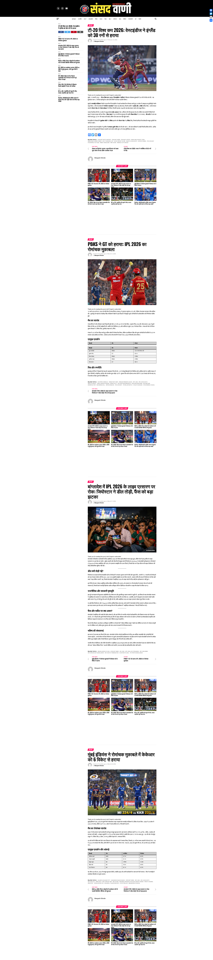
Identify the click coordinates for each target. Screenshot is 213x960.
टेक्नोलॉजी (130, 19)
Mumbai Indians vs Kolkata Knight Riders (132, 819)
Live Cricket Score (120, 141)
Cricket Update (126, 139)
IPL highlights (143, 361)
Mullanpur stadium (103, 362)
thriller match (128, 364)
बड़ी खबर (74, 19)
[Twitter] (211, 13)
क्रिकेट (59, 23)
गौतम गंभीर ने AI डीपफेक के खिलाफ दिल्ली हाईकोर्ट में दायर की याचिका (67, 85)
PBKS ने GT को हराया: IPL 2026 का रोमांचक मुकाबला (68, 39)
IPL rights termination (111, 611)
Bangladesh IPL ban (104, 610)
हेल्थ (120, 19)
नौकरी (140, 19)
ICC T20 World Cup (108, 141)
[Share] (211, 20)
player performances (124, 362)
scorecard (147, 362)
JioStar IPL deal (124, 611)
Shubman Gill (101, 364)
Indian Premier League (126, 361)
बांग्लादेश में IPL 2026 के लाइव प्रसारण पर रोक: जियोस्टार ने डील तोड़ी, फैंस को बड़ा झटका (68, 47)
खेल (110, 19)
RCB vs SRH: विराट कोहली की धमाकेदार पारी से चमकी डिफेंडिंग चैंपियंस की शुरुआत (69, 61)
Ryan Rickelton (99, 821)
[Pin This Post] (74, 32)
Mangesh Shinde (99, 41)
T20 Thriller (124, 821)
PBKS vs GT (114, 362)
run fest (90, 821)
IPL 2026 (136, 361)
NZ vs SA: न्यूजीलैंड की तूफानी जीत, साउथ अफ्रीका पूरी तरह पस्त (67, 92)
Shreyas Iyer (92, 364)
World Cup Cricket (123, 142)
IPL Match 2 (91, 819)
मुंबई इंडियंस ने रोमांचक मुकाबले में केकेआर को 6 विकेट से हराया (69, 54)
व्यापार (101, 19)
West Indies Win (105, 142)
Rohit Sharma (149, 819)
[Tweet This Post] (67, 32)
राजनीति (80, 19)
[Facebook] (211, 10)
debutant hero (114, 361)
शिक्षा (106, 19)
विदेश (96, 19)
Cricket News (116, 139)
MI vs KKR (115, 819)
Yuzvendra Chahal (149, 364)
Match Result (92, 362)
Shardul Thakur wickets (112, 821)
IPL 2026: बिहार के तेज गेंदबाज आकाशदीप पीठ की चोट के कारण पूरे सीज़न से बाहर (67, 77)
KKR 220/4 (98, 819)
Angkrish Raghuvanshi (118, 818)
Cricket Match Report (104, 139)
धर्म (135, 19)
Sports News (142, 141)
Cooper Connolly (103, 361)
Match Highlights (132, 141)
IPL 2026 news (144, 610)
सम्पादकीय (91, 19)
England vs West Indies (95, 141)
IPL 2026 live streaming (132, 610)
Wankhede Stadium (134, 821)
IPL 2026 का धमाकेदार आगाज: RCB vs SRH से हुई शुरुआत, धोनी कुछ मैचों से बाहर (68, 69)
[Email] (211, 17)
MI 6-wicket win (107, 819)
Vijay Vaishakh (138, 364)
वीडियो (124, 19)
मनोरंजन (115, 19)
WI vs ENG (113, 142)
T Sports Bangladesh (136, 611)
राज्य (85, 19)
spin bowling (110, 364)
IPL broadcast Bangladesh (96, 611)
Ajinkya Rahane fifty (104, 818)
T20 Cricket (151, 141)
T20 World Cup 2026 (93, 142)
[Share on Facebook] (61, 32)
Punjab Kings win (137, 362)
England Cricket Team (138, 139)
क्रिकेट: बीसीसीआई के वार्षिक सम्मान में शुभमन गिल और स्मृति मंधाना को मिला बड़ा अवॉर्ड (69, 99)
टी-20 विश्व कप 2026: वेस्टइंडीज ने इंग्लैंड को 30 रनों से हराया (68, 27)
